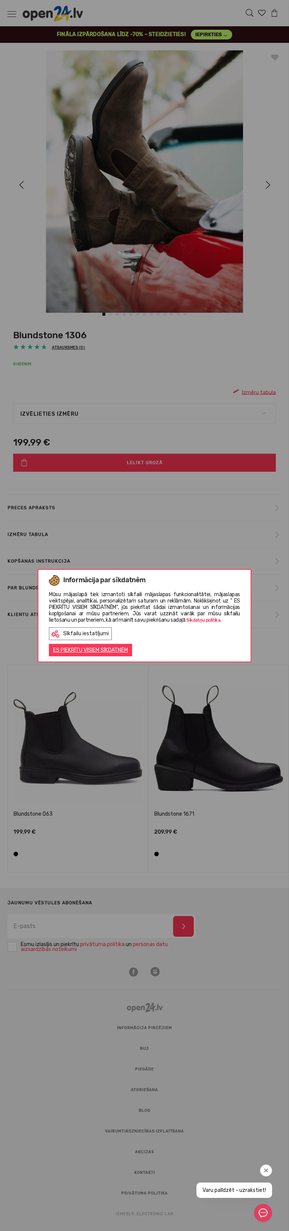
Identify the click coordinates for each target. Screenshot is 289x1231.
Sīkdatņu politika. (203, 620)
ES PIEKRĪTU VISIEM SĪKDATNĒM (90, 650)
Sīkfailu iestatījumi (86, 633)
